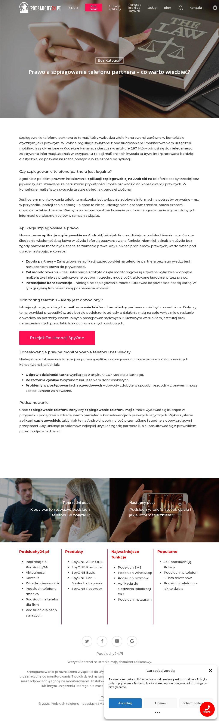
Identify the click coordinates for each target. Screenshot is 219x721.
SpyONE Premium (87, 567)
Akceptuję (125, 703)
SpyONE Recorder (87, 589)
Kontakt (32, 578)
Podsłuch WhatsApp (135, 573)
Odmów (160, 703)
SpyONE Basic (83, 572)
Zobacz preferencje (195, 703)
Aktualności (35, 572)
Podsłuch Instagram (135, 599)
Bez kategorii (109, 60)
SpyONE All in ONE (87, 562)
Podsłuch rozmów (133, 578)
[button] (210, 671)
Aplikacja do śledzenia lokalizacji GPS (134, 588)
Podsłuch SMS (130, 567)
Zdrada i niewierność (43, 583)
